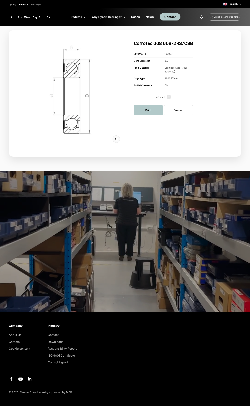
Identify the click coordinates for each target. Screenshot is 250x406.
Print (148, 110)
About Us (15, 335)
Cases (135, 17)
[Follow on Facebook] (11, 379)
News (150, 17)
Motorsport (36, 4)
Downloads (55, 342)
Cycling (12, 4)
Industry (23, 4)
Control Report (58, 362)
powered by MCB (61, 392)
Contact (170, 17)
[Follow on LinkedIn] (29, 379)
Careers (14, 342)
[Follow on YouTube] (20, 379)
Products (76, 17)
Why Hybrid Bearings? (107, 17)
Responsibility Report (62, 348)
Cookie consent (19, 348)
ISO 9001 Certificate (61, 355)
